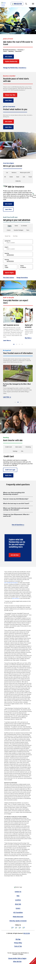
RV (5, 177)
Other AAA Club (17, 961)
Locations (18, 900)
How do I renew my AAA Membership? (15, 499)
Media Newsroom (18, 917)
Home (11, 177)
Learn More (8, 100)
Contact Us (18, 892)
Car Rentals (24, 225)
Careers (18, 908)
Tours (27, 230)
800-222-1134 (18, 4)
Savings (15, 451)
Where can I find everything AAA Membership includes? (14, 493)
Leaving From (7, 241)
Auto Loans (18, 447)
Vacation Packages (18, 230)
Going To (6, 247)
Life (24, 177)
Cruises (9, 230)
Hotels (16, 225)
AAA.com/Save (15, 598)
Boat (17, 177)
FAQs (18, 896)
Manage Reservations (22, 277)
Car (7, 172)
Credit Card (8, 447)
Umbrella (18, 181)
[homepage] (4, 3)
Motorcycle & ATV (25, 172)
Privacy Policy (18, 943)
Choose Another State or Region (17, 958)
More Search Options (8, 277)
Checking (28, 447)
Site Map (18, 939)
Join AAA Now (15, 555)
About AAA (18, 904)
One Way (15, 236)
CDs (22, 451)
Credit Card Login (10, 470)
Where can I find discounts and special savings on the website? (16, 509)
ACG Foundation (18, 912)
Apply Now (8, 475)
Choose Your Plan (10, 95)
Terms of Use (18, 946)
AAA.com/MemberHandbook (11, 582)
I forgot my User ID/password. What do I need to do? (16, 515)
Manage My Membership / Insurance (14, 68)
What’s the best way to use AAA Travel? (16, 503)
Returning (7, 259)
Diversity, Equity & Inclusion (18, 921)
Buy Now (27, 338)
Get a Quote (8, 56)
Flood (30, 177)
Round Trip (7, 236)
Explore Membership (11, 61)
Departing (7, 253)
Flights (9, 225)
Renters (14, 172)
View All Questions (17, 525)
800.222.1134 (27, 933)
